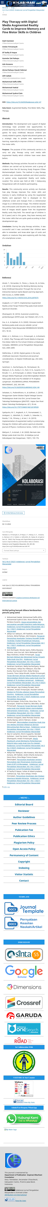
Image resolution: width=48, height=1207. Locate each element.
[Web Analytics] (18, 1102)
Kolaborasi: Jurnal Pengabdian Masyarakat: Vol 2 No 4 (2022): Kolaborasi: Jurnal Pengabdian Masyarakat (26, 682)
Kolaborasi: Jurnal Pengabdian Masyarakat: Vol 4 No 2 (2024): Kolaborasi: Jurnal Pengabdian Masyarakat (23, 661)
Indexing (24, 868)
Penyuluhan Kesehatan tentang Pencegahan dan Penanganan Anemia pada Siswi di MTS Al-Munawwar (24, 761)
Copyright (24, 861)
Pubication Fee (24, 830)
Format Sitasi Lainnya (11, 550)
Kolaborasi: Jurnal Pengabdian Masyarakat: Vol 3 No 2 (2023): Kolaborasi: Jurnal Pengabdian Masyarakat (26, 696)
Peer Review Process (24, 823)
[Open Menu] (2, 2)
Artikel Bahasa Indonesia (14, 513)
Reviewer (23, 811)
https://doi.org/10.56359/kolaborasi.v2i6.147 (23, 102)
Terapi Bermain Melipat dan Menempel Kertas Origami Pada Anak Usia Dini (26, 657)
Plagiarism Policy (24, 842)
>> (9, 787)
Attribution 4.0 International (16, 1195)
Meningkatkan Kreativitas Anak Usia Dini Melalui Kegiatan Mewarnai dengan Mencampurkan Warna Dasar (26, 724)
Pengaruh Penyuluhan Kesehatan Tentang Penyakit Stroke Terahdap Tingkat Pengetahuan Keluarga (26, 638)
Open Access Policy (24, 849)
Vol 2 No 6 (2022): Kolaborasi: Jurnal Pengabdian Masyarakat (23, 10)
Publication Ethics (24, 836)
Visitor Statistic (24, 874)
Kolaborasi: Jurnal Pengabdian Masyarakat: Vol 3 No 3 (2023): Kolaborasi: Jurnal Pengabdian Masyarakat (26, 747)
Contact (24, 880)
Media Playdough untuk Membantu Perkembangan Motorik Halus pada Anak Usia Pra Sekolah (24, 740)
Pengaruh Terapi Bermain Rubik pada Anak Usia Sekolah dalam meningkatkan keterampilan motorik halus (25, 708)
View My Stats (29, 1102)
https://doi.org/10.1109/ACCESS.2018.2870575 (20, 298)
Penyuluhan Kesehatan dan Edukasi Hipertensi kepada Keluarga (25, 777)
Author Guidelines (24, 817)
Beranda (5, 8)
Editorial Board (24, 804)
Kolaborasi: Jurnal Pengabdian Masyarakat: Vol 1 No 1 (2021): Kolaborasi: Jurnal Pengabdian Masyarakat (26, 629)
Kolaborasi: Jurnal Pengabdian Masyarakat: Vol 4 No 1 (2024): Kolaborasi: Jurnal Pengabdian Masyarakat (25, 712)
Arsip (13, 8)
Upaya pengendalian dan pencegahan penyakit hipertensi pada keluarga (26, 623)
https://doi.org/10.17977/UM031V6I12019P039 (20, 407)
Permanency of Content (24, 855)
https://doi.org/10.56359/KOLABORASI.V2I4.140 (20, 387)
